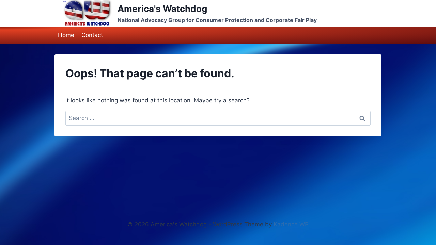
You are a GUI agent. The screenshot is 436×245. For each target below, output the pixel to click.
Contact (92, 35)
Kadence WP (291, 224)
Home (66, 35)
